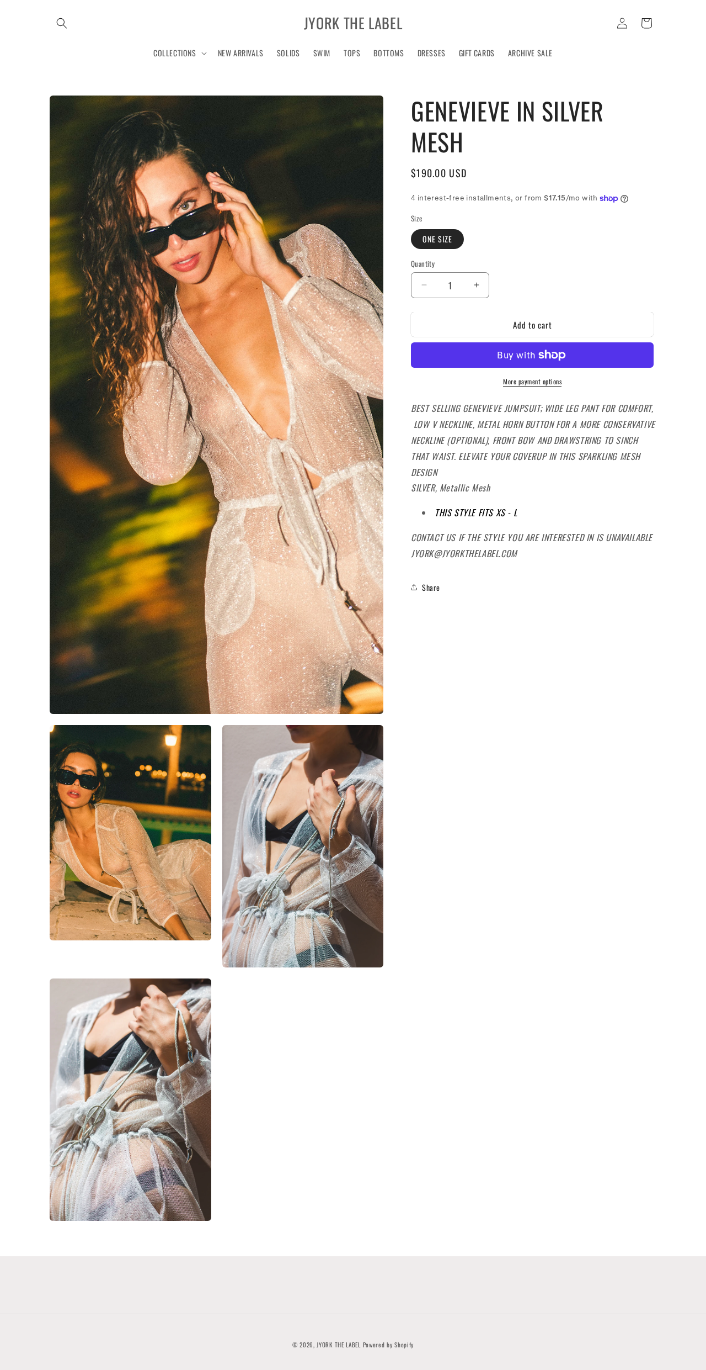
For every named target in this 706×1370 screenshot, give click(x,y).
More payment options (532, 381)
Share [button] (431, 587)
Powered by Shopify (388, 1344)
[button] (62, 23)
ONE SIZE (437, 238)
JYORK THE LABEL (339, 1344)
